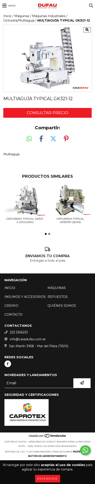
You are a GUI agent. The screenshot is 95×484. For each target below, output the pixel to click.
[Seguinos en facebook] (7, 364)
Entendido (47, 478)
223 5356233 (19, 332)
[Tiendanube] (47, 437)
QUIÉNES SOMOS (62, 306)
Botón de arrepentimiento (47, 456)
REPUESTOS (58, 297)
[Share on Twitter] (53, 138)
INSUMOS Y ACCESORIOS (25, 297)
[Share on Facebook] (41, 138)
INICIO (9, 288)
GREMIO (11, 306)
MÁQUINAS (57, 288)
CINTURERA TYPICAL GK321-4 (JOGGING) (25, 220)
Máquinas (21, 16)
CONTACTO (13, 315)
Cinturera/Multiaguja (18, 20)
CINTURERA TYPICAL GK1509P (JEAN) (70, 220)
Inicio (7, 16)
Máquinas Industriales (48, 16)
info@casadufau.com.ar (28, 339)
